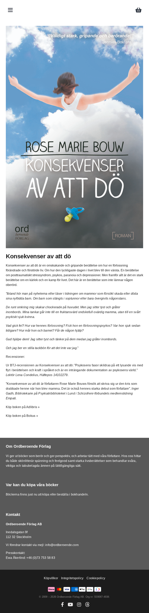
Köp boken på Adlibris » (23, 407)
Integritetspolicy (72, 578)
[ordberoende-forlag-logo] (74, 4)
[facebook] (62, 604)
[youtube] (70, 604)
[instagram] (79, 604)
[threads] (87, 604)
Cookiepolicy (96, 578)
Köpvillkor (51, 578)
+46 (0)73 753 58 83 (40, 557)
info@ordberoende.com (62, 545)
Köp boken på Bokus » (22, 415)
